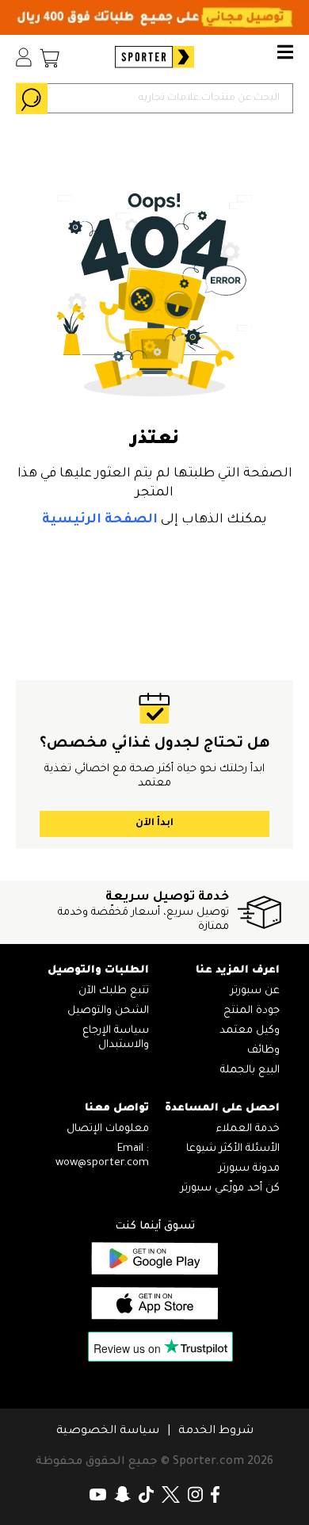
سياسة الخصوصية (107, 1431)
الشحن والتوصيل (108, 1011)
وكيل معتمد (249, 1031)
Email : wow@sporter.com (102, 1156)
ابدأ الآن (154, 823)
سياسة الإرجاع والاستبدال (115, 1038)
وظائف (263, 1051)
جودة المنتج (251, 1011)
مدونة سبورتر (249, 1169)
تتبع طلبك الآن (113, 991)
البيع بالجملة (250, 1070)
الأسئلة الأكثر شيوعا (233, 1149)
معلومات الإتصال (108, 1129)
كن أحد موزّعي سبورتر (230, 1188)
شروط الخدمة (216, 1431)
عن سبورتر (255, 991)
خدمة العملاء (248, 1129)
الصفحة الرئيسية (100, 520)
